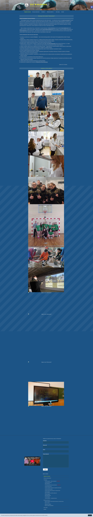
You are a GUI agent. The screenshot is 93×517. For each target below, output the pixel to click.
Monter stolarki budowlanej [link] (49, 505)
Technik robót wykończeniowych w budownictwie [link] (52, 490)
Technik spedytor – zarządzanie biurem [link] (51, 498)
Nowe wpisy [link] (45, 507)
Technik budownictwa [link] (48, 486)
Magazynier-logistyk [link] (48, 504)
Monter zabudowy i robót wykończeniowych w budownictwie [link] (54, 501)
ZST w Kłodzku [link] (38, 4)
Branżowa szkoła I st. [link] (47, 500)
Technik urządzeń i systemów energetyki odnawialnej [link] (53, 487)
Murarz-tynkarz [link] (47, 502)
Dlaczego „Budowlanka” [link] (47, 478)
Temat (44, 449)
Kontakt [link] (45, 509)
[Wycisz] (37, 464)
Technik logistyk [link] (47, 496)
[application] (32, 461)
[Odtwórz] (25, 464)
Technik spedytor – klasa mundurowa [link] (52, 481)
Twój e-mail (45, 445)
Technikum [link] (45, 479)
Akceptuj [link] (90, 515)
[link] (91, 7)
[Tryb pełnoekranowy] (39, 464)
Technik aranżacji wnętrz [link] (49, 489)
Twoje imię (44, 440)
